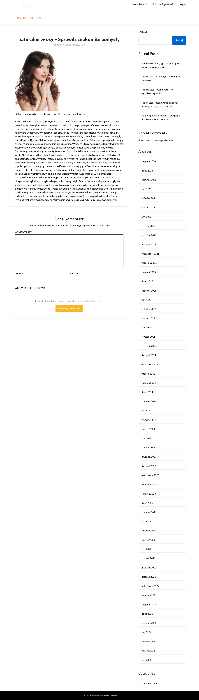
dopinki (68, 125)
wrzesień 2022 (149, 595)
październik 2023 (150, 475)
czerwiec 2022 (149, 622)
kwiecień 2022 (148, 641)
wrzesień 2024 (149, 373)
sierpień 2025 (148, 272)
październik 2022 (150, 586)
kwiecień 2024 (148, 419)
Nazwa (20, 273)
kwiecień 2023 (148, 530)
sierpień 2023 (148, 493)
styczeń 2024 (148, 447)
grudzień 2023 (149, 456)
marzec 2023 (148, 539)
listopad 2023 (148, 466)
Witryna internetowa (30, 287)
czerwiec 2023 (149, 512)
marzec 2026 (148, 207)
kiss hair (63, 158)
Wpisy (183, 4)
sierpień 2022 (148, 604)
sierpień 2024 (148, 382)
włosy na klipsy (56, 125)
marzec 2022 (148, 650)
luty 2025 (146, 327)
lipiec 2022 (147, 613)
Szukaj (142, 32)
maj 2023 (146, 521)
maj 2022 (146, 632)
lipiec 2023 (147, 502)
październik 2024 (150, 364)
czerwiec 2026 (149, 179)
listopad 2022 (148, 576)
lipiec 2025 (147, 281)
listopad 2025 (148, 244)
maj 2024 (146, 410)
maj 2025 (146, 299)
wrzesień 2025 (149, 262)
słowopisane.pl (139, 4)
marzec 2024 (148, 429)
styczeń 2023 (148, 558)
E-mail (75, 273)
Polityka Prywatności (163, 4)
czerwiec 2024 (149, 401)
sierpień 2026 (148, 161)
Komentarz (23, 232)
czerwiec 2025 (149, 290)
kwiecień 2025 (148, 309)
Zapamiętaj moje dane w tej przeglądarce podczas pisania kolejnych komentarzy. (70, 301)
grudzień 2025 (149, 235)
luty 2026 (146, 216)
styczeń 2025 (148, 336)
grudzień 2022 (149, 567)
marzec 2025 (148, 318)
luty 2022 (146, 659)
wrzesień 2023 (149, 484)
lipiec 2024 (147, 392)
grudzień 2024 (149, 346)
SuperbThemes (109, 695)
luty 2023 (146, 549)
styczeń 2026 (148, 226)
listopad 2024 (148, 355)
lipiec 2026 (147, 170)
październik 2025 (150, 253)
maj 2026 (146, 189)
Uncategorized (149, 683)
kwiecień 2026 (148, 198)
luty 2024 (146, 438)
